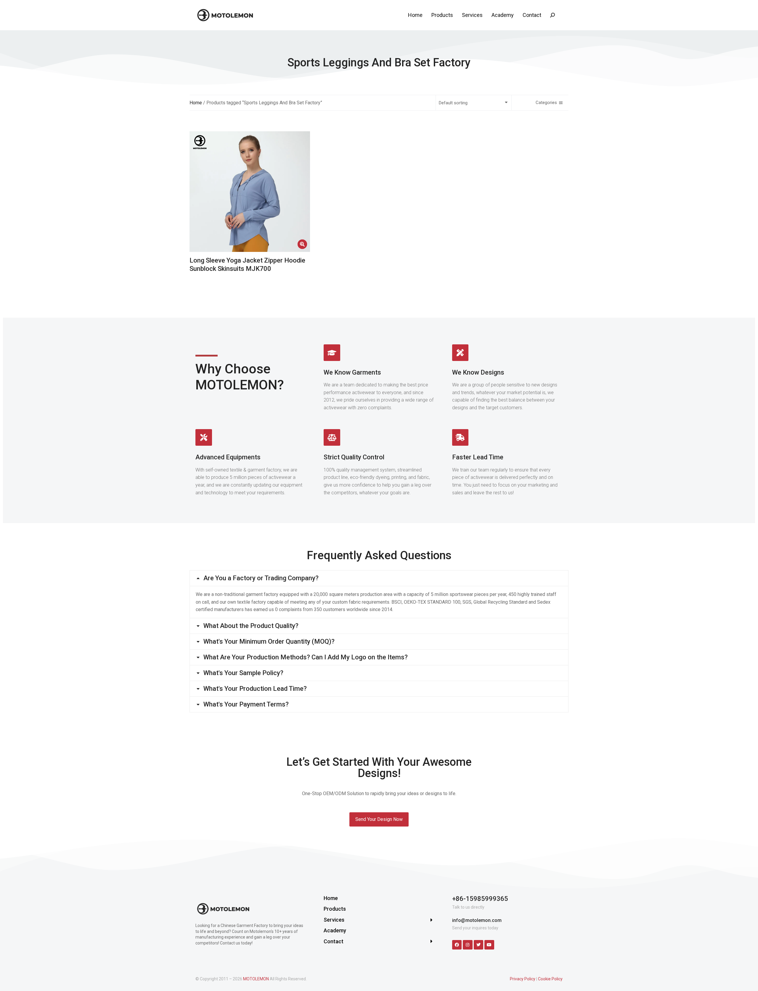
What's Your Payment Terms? (246, 704)
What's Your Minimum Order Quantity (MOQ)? (269, 641)
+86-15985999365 (480, 898)
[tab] (379, 578)
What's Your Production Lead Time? (255, 688)
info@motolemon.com (477, 920)
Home (196, 103)
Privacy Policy (522, 978)
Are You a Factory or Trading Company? (261, 578)
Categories (546, 102)
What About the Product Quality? (250, 626)
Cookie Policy (550, 978)
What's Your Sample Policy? (243, 673)
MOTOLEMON (256, 978)
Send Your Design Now (379, 819)
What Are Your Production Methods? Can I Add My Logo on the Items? (305, 657)
